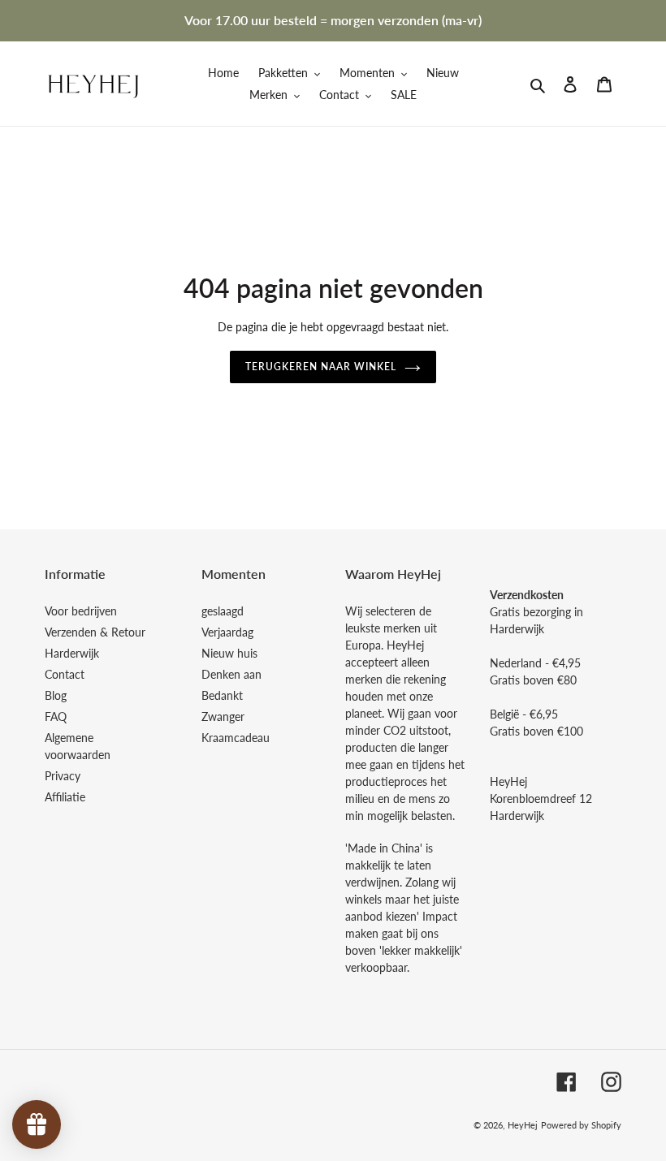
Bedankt (222, 695)
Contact (64, 674)
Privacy (62, 776)
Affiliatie (65, 797)
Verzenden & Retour (95, 632)
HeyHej (523, 1125)
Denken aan (231, 674)
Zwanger (222, 716)
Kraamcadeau (235, 738)
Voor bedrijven (81, 611)
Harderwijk (72, 653)
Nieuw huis (229, 653)
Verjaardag (227, 632)
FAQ (56, 716)
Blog (56, 695)
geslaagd (222, 611)
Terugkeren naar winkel (320, 366)
